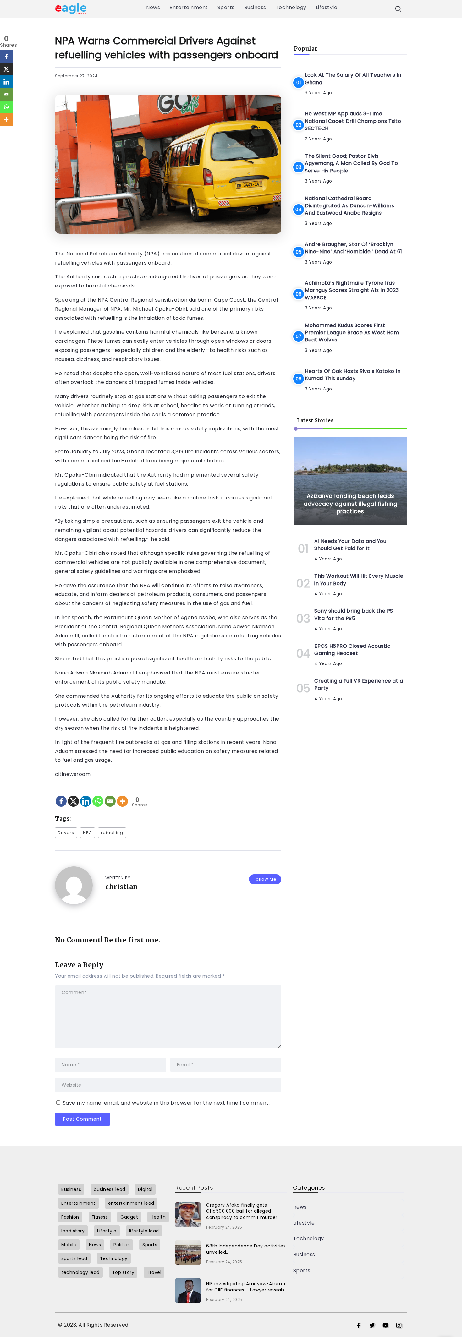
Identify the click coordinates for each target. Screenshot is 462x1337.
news (300, 1206)
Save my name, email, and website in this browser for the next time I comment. (166, 1102)
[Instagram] (399, 1326)
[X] (73, 796)
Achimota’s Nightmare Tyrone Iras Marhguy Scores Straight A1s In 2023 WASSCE (352, 290)
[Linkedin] (85, 796)
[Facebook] (61, 796)
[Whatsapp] (97, 796)
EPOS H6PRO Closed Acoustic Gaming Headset (352, 649)
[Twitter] (372, 1326)
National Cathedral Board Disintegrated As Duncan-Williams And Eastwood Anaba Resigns (349, 206)
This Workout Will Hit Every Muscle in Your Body (358, 579)
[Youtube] (385, 1326)
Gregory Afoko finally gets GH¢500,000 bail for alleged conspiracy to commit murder (242, 1211)
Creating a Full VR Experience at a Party (358, 684)
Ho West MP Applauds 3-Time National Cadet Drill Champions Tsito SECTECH (353, 121)
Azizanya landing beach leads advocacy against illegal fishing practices (350, 503)
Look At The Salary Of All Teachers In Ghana (353, 78)
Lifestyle (304, 1222)
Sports (302, 1270)
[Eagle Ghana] (70, 8)
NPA (87, 832)
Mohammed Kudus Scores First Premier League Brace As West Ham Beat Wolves (352, 332)
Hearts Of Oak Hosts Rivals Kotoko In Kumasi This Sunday (352, 375)
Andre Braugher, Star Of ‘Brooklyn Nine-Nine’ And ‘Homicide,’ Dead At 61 (353, 248)
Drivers (66, 832)
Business (304, 1254)
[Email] (110, 796)
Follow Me (265, 879)
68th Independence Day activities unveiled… (246, 1249)
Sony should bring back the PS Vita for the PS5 (353, 614)
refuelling (112, 832)
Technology (308, 1238)
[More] (122, 796)
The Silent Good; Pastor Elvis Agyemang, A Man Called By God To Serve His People (351, 163)
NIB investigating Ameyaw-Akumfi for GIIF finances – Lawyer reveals (245, 1286)
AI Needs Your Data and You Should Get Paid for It (350, 545)
